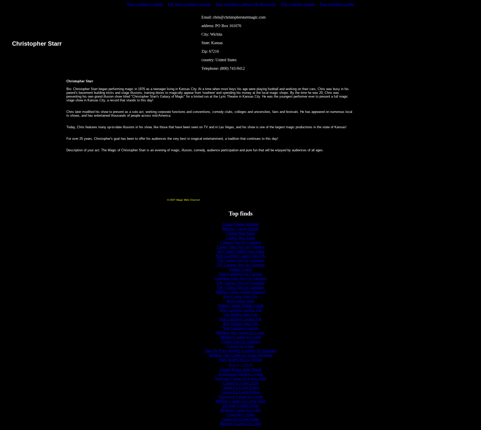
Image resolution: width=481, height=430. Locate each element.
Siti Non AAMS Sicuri (240, 405)
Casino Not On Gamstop (240, 341)
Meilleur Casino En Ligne (240, 337)
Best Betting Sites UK (240, 323)
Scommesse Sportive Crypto (240, 374)
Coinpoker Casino (240, 414)
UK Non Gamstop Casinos (189, 4)
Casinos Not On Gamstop (240, 242)
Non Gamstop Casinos (145, 4)
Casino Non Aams (240, 233)
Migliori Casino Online (240, 229)
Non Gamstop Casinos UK (240, 310)
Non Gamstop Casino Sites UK (241, 256)
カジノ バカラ (240, 364)
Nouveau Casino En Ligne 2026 (240, 378)
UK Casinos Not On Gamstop (241, 265)
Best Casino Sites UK (240, 296)
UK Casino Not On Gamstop (240, 260)
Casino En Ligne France (240, 387)
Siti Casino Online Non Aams (240, 251)
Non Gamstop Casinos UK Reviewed (246, 4)
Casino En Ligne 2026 (241, 383)
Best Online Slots (240, 301)
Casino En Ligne (240, 346)
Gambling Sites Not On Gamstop (240, 278)
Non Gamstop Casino (298, 4)
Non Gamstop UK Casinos (240, 274)
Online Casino (240, 269)
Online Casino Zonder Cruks (241, 305)
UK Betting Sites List (240, 314)
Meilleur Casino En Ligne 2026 (240, 401)
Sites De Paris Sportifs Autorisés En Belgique (241, 350)
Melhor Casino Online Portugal (240, 292)
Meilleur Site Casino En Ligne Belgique (240, 355)
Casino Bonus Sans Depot (240, 369)
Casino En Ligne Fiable (240, 419)
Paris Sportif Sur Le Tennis (240, 359)
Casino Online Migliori (240, 224)
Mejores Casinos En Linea (241, 423)
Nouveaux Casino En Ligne (240, 396)
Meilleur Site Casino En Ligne (240, 332)
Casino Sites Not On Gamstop (241, 247)
